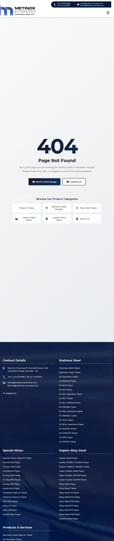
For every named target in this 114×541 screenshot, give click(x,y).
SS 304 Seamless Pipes (70, 394)
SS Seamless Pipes (68, 377)
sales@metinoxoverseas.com (22, 382)
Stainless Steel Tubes (69, 372)
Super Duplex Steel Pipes (71, 471)
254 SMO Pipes (10, 501)
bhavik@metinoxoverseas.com (23, 385)
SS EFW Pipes (66, 385)
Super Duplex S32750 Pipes (72, 475)
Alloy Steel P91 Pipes (69, 501)
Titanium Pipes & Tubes (15, 497)
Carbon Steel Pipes (28, 218)
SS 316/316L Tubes (68, 416)
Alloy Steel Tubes (67, 488)
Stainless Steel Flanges (58, 207)
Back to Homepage (46, 181)
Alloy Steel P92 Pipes (69, 514)
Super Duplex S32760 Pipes (73, 480)
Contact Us (75, 181)
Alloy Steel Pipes (88, 208)
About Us (84, 219)
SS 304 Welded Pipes (69, 403)
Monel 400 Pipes (11, 488)
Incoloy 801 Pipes (11, 484)
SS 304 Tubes (66, 398)
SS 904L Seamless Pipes (71, 424)
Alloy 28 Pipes (10, 510)
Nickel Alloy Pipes (11, 514)
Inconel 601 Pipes (11, 471)
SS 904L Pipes (66, 420)
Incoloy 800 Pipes (12, 480)
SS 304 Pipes (65, 390)
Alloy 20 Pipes (10, 506)
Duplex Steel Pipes (59, 218)
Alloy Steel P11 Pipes (69, 493)
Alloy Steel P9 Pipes (69, 510)
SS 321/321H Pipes (68, 429)
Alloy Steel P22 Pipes (69, 497)
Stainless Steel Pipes (69, 368)
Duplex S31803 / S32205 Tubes (74, 467)
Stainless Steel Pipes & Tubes (17, 535)
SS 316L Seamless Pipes (71, 411)
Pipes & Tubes (26, 208)
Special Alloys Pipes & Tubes (17, 458)
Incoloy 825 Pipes (11, 475)
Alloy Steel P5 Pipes (69, 506)
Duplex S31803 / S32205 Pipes (74, 462)
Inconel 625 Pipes (11, 462)
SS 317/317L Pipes (67, 442)
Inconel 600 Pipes (12, 467)
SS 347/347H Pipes (68, 433)
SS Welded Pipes (67, 381)
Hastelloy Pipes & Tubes (15, 493)
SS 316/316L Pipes (67, 407)
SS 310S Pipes (66, 437)
